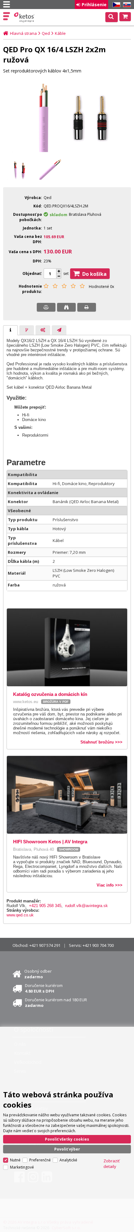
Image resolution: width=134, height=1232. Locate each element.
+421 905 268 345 (45, 905)
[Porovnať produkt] (46, 307)
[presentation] (10, 330)
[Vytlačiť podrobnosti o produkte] (86, 307)
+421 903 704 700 (98, 945)
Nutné (15, 1160)
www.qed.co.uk (20, 915)
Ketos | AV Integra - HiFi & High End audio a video (24, 17)
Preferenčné (40, 1160)
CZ (115, 4)
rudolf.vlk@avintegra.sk (86, 905)
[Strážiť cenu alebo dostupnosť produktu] (66, 307)
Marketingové (22, 1167)
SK (125, 4)
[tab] (10, 330)
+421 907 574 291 (44, 945)
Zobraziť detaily (111, 1163)
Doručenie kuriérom (44, 988)
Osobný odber (38, 974)
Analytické (68, 1160)
